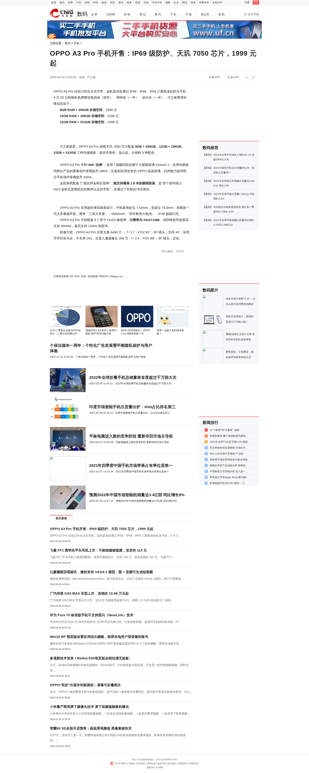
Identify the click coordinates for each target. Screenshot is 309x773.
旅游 (104, 2)
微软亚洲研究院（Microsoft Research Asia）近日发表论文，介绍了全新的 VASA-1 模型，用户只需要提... (116, 578)
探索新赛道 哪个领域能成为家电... (229, 435)
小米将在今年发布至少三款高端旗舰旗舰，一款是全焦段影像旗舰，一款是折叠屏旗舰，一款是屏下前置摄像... (119, 713)
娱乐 (120, 2)
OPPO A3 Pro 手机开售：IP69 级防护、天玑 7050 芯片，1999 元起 (101, 529)
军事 (70, 2)
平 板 (188, 14)
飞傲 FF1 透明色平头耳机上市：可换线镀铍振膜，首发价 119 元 (98, 550)
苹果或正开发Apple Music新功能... (229, 477)
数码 (68, 43)
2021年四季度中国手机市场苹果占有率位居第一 (131, 465)
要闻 (207, 154)
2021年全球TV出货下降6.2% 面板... (230, 441)
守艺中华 (157, 2)
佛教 (167, 2)
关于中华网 (119, 763)
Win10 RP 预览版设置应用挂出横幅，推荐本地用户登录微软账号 (99, 637)
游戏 (87, 2)
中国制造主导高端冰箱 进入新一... (229, 471)
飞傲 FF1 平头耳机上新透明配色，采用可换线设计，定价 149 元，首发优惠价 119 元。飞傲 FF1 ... (112, 557)
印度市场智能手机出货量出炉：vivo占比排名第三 (132, 407)
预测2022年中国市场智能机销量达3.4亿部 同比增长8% (137, 495)
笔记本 (205, 14)
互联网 (110, 14)
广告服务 (131, 763)
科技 (95, 2)
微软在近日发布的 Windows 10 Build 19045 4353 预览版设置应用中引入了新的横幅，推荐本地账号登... (115, 643)
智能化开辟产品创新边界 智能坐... (229, 465)
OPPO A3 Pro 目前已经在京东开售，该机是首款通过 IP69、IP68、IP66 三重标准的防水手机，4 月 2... (115, 535)
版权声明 (161, 763)
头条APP (217, 2)
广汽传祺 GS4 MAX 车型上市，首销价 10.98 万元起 (89, 593)
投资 (129, 2)
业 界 (94, 14)
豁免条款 (172, 763)
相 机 (221, 14)
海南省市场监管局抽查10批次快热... (230, 459)
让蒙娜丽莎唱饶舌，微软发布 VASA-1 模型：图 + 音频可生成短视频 (101, 572)
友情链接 (182, 763)
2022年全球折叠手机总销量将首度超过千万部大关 (132, 377)
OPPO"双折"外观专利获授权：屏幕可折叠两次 (85, 685)
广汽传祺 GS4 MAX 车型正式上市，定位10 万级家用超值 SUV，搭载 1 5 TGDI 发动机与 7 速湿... (111, 600)
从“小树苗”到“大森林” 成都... (225, 430)
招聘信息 (151, 763)
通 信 (142, 14)
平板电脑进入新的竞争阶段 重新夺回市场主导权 (131, 436)
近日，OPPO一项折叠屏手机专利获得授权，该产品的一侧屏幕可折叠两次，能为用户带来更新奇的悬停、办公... (121, 691)
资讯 (62, 2)
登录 (255, 2)
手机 (76, 43)
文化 (146, 2)
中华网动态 (193, 763)
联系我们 (141, 763)
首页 (53, 2)
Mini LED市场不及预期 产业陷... (227, 453)
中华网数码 (61, 13)
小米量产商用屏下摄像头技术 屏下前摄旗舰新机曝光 (89, 707)
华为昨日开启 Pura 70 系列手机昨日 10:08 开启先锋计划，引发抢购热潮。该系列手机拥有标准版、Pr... (115, 621)
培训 (137, 2)
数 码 (158, 14)
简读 (193, 2)
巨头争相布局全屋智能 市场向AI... (228, 447)
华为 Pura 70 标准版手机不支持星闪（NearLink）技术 (91, 615)
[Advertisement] (110, 296)
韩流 (184, 2)
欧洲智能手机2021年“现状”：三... (228, 483)
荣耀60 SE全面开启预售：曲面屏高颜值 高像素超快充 (91, 728)
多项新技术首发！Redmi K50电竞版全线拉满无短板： (91, 658)
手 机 (173, 14)
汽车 (78, 2)
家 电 (127, 14)
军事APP (204, 2)
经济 (112, 2)
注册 (246, 2)
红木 (176, 2)
